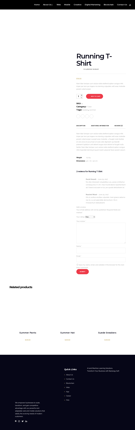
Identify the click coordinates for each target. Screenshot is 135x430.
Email (78, 256)
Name (79, 246)
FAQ (67, 400)
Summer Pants (27, 332)
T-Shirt (64, 33)
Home (52, 33)
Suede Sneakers (107, 332)
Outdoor (85, 110)
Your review (81, 221)
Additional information (100, 126)
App (67, 392)
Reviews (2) (119, 126)
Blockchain (70, 383)
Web (68, 387)
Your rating (80, 217)
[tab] (80, 125)
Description (80, 126)
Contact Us (70, 379)
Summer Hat (67, 332)
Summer (93, 110)
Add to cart (96, 96)
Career (68, 396)
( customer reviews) (91, 69)
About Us (69, 375)
